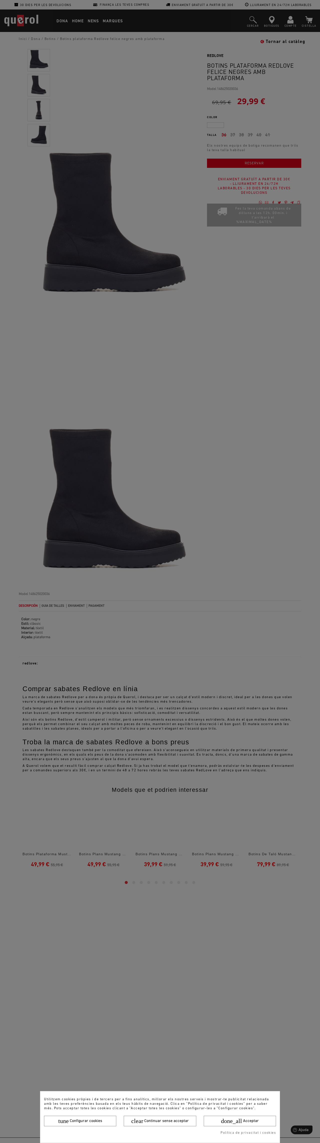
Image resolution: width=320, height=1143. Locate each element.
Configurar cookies (80, 1121)
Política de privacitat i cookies (248, 1133)
